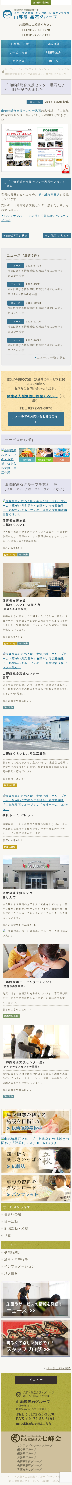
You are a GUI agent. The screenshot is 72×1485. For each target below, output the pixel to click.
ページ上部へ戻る (58, 1368)
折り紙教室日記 (49, 194)
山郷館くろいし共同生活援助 (24, 753)
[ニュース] (35, 1299)
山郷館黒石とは (18, 43)
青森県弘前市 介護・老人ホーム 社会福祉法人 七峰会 (61, 2)
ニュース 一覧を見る (51, 357)
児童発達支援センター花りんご (19, 895)
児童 (7, 1235)
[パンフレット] (36, 1188)
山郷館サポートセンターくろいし (28, 984)
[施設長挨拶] (36, 1122)
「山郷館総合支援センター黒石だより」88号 (35, 184)
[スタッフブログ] (35, 1354)
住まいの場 (12, 1214)
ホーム (53, 60)
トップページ (12, 69)
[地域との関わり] (36, 1141)
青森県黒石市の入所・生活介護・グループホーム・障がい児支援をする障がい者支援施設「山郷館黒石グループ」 (36, 13)
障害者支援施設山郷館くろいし (32, 396)
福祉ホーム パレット (18, 815)
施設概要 (54, 43)
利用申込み (53, 52)
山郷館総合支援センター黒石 (21, 110)
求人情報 (11, 1273)
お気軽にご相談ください (36, 24)
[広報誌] (36, 1160)
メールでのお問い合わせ (41, 2)
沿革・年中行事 (16, 1259)
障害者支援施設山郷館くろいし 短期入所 (22, 604)
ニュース (55, 69)
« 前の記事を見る (15, 235)
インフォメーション (35, 69)
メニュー (36, 1379)
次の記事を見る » (57, 235)
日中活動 (11, 1221)
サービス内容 (18, 52)
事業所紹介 (12, 1252)
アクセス (18, 60)
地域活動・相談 (16, 1228)
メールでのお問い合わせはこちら (36, 419)
